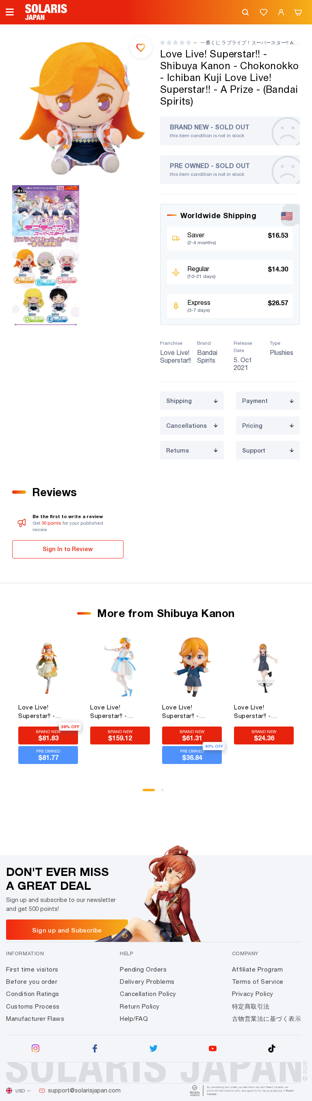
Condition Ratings (32, 993)
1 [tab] (147, 793)
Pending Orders (143, 969)
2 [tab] (165, 793)
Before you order (31, 981)
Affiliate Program (257, 969)
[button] (175, 42)
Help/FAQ (134, 1018)
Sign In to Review (68, 548)
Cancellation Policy (148, 993)
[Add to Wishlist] (141, 47)
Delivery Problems (147, 981)
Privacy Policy (252, 993)
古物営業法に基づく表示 (266, 1018)
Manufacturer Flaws (35, 1018)
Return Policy (140, 1006)
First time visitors (32, 969)
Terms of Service (258, 981)
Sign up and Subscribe (67, 930)
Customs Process (33, 1006)
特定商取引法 (251, 1006)
